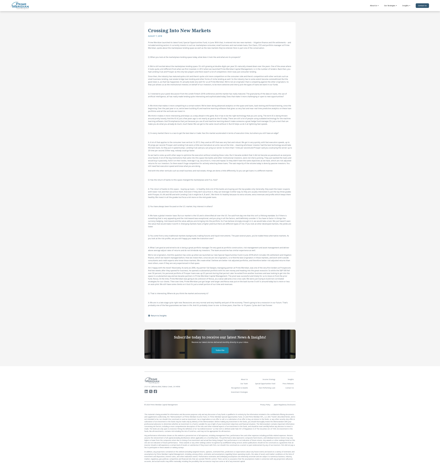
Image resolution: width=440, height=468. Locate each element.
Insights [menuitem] (291, 379)
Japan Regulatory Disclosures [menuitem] (285, 404)
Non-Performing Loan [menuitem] (267, 388)
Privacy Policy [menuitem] (265, 404)
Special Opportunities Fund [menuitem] (265, 383)
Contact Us (422, 5)
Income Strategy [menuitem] (269, 379)
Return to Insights (159, 316)
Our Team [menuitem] (244, 383)
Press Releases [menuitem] (288, 383)
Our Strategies (389, 5)
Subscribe (220, 350)
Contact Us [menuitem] (289, 388)
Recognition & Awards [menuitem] (239, 388)
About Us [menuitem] (244, 379)
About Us (373, 5)
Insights (405, 5)
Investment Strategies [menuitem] (239, 392)
